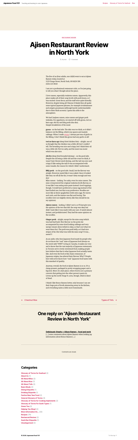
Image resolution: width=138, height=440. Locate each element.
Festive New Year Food (30, 395)
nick (65, 59)
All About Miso (27, 379)
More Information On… (30, 412)
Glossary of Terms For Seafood (120, 3)
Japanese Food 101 (11, 3)
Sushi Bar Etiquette (29, 420)
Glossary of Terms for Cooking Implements (38, 401)
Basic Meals (26, 387)
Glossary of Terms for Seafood (33, 373)
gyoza (66, 135)
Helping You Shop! (28, 409)
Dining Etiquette (27, 390)
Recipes (105, 3)
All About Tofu (27, 384)
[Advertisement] (69, 18)
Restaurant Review (69, 37)
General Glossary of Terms (31, 398)
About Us (25, 376)
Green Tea (25, 406)
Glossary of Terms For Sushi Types (35, 404)
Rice (133, 3)
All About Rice (26, 381)
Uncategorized (27, 423)
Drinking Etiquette (28, 393)
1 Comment (74, 59)
